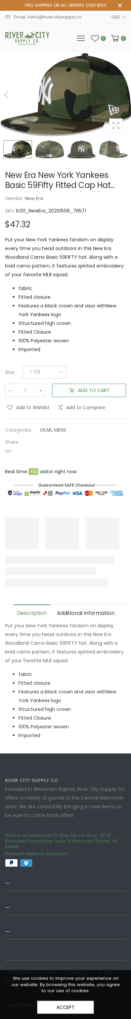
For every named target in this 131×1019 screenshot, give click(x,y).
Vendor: (15, 198)
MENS (60, 430)
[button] (124, 94)
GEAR (46, 430)
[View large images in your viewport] (116, 125)
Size (10, 372)
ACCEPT (65, 1007)
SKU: (10, 210)
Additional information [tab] (85, 613)
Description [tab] (32, 613)
